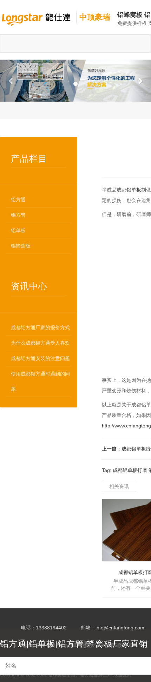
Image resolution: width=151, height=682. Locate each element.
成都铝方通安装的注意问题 (40, 358)
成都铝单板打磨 (130, 470)
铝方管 (18, 215)
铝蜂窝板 (21, 246)
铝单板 (18, 230)
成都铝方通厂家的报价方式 (40, 327)
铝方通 (18, 199)
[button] (11, 81)
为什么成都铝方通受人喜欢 (40, 343)
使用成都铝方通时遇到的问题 (40, 381)
